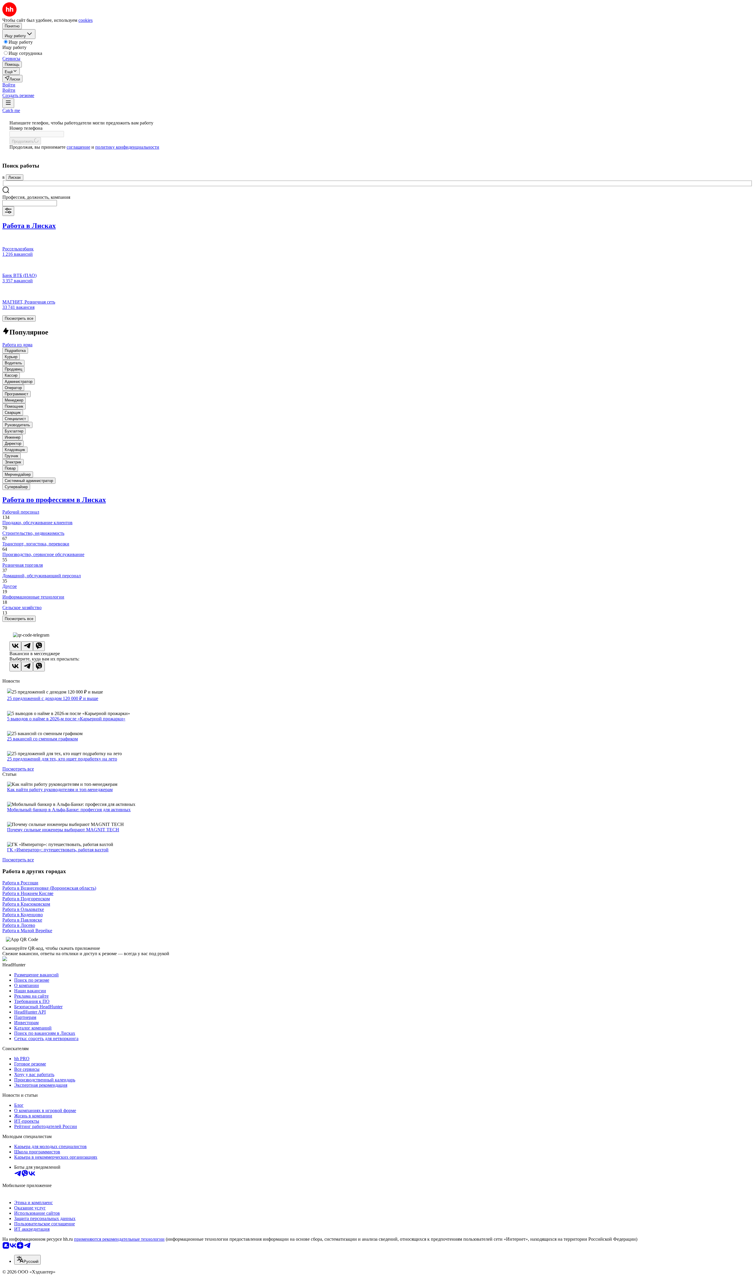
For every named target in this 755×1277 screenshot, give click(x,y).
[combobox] (29, 203)
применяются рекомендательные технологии (119, 1239)
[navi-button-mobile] (8, 103)
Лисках (14, 177)
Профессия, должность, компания (36, 197)
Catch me (11, 110)
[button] (8, 84)
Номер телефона (25, 128)
